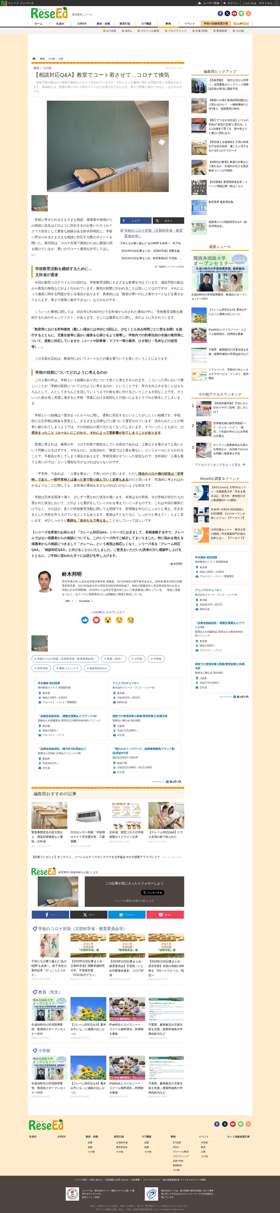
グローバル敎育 (150, 30)
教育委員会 (122, 1147)
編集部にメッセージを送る (171, 266)
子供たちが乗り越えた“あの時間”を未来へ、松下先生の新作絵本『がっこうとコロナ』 (171, 243)
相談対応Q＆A (98, 668)
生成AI (60, 23)
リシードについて (151, 1180)
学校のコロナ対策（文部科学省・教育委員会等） (66, 658)
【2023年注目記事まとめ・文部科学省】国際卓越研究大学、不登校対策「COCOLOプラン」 (175, 250)
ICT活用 (111, 30)
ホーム (38, 23)
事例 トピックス (68, 668)
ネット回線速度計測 (238, 1136)
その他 (240, 30)
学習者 (204, 1142)
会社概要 (135, 1180)
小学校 (138, 658)
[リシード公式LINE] (240, 1124)
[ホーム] (33, 58)
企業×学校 (201, 30)
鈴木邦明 (72, 574)
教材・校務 (103, 23)
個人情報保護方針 (171, 1180)
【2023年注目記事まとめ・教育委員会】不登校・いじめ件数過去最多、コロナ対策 (170, 258)
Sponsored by (158, 782)
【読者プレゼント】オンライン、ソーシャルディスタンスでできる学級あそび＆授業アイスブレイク (106, 857)
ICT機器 (146, 23)
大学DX (81, 23)
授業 (90, 1142)
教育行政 (125, 23)
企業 (203, 1151)
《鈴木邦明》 (176, 563)
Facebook (84, 601)
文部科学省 (122, 1142)
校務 (90, 1147)
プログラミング (177, 30)
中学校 (158, 658)
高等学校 (42, 668)
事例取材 (221, 30)
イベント (189, 23)
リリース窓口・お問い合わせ (88, 1180)
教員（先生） (115, 658)
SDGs (128, 30)
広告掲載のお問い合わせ (116, 1180)
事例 (168, 23)
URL (67, 601)
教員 (203, 1147)
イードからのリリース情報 (193, 1180)
